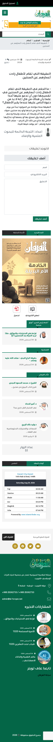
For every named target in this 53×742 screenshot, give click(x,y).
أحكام (28, 40)
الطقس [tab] (14, 463)
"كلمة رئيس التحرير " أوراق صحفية (38, 324)
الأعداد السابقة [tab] (18, 233)
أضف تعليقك (41, 219)
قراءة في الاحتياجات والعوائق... (19, 618)
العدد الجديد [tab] (38, 233)
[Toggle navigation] (5, 13)
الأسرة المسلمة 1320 (24, 631)
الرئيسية (46, 40)
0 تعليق (6, 61)
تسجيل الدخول (8, 3)
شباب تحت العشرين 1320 (22, 644)
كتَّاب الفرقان (44, 375)
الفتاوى (37, 40)
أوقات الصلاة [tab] (39, 463)
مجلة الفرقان (44, 675)
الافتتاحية (45, 350)
